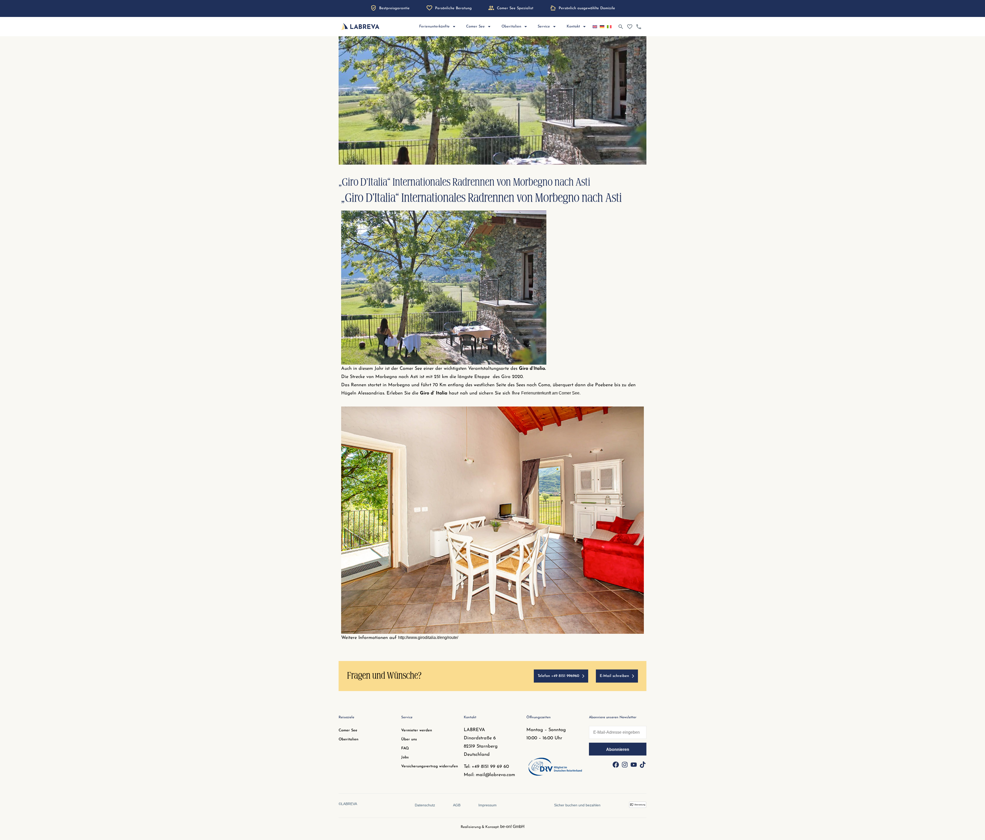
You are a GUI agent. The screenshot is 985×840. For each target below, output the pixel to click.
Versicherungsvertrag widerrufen (429, 766)
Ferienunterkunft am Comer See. (551, 393)
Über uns (409, 739)
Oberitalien (348, 739)
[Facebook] (615, 764)
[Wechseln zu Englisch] (594, 26)
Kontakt (573, 27)
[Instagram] (624, 764)
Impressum (487, 805)
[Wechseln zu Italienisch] (609, 26)
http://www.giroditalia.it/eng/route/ (428, 637)
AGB (456, 805)
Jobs (405, 757)
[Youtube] (633, 764)
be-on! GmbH (512, 826)
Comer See (348, 730)
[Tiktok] (642, 764)
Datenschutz (425, 805)
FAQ (405, 748)
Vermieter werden (416, 730)
